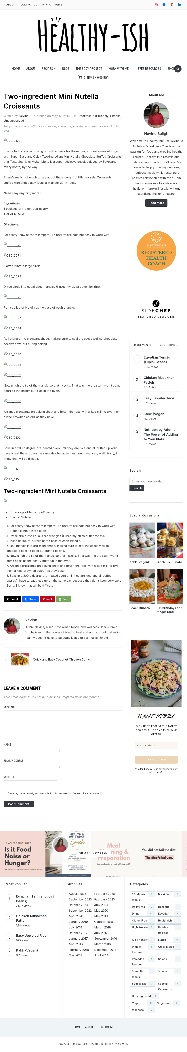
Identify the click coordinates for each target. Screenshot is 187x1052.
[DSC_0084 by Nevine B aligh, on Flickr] (12, 328)
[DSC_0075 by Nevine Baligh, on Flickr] (12, 297)
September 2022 (80, 910)
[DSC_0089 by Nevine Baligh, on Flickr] (12, 375)
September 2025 (80, 899)
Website (9, 777)
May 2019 (101, 916)
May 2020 (101, 910)
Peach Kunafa (139, 608)
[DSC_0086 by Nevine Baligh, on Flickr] (12, 354)
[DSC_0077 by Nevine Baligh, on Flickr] (12, 318)
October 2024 (78, 905)
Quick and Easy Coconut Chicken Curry (61, 659)
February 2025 (104, 899)
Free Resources (149, 68)
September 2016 (105, 938)
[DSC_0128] (12, 469)
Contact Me (29, 4)
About (10, 4)
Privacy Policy (52, 4)
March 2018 (102, 927)
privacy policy (170, 769)
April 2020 (76, 916)
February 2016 (79, 950)
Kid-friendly (100, 116)
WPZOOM (123, 1044)
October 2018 (103, 922)
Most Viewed (143, 345)
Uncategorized (14, 120)
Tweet (14, 599)
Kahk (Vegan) (155, 414)
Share (32, 599)
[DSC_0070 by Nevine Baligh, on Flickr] (12, 245)
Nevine (23, 116)
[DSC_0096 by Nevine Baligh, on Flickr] (12, 401)
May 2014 (75, 955)
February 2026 (104, 894)
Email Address (14, 760)
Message (9, 707)
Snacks (115, 116)
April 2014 (101, 955)
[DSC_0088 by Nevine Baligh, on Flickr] (12, 365)
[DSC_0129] (12, 141)
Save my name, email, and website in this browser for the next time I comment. (55, 793)
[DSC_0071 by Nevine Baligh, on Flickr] (12, 255)
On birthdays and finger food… (169, 610)
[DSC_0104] (12, 479)
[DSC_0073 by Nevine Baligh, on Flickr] (12, 276)
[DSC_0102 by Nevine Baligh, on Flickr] (12, 437)
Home (16, 68)
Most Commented (170, 345)
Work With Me (118, 68)
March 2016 (102, 944)
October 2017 (78, 933)
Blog (65, 68)
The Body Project (89, 68)
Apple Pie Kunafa (169, 562)
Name (7, 744)
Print (65, 599)
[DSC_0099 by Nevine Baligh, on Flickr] (12, 427)
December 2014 (105, 950)
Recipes (47, 68)
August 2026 (77, 894)
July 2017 (101, 933)
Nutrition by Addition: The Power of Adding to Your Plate (161, 434)
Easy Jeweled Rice (159, 398)
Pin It (49, 599)
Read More (156, 203)
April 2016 (76, 944)
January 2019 (78, 922)
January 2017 (78, 938)
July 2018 (75, 927)
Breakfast (84, 116)
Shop (171, 68)
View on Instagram (93, 853)
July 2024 (101, 905)
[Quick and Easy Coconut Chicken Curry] (20, 659)
